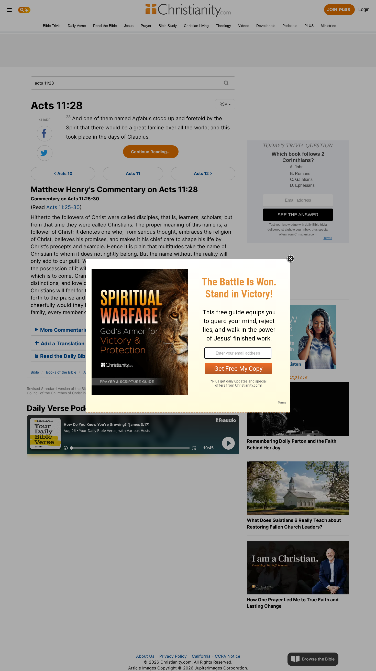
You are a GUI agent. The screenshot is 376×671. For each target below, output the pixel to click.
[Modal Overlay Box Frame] (188, 335)
